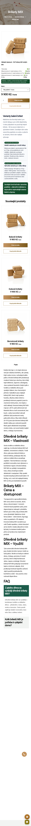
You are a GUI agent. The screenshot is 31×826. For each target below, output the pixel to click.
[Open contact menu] (27, 816)
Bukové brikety (15, 237)
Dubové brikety (15, 289)
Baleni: (3, 86)
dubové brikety (19, 453)
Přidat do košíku (18, 100)
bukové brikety (8, 456)
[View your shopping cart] (25, 4)
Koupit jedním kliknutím (15, 106)
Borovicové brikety (15, 341)
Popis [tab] (16, 364)
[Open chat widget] (27, 822)
